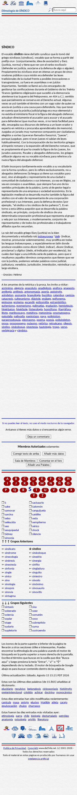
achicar (39, 692)
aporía (45, 291)
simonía (9, 538)
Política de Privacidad (14, 748)
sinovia (9, 592)
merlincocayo (17, 313)
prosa (5, 323)
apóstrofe (56, 291)
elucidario (7, 689)
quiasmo (32, 323)
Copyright (33, 748)
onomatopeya (61, 313)
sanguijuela (39, 510)
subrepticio (38, 622)
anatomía (7, 719)
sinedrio (37, 557)
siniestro (37, 576)
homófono (50, 309)
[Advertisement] (38, 31)
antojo (25, 702)
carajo (63, 702)
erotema (18, 302)
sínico (8, 576)
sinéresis (10, 560)
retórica (43, 323)
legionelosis (34, 689)
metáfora (31, 313)
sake (7, 506)
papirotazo (32, 316)
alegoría (18, 288)
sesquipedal (12, 530)
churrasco (34, 706)
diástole (35, 298)
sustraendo (39, 630)
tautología (45, 327)
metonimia (45, 313)
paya (43, 316)
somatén (37, 615)
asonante (20, 295)
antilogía (7, 291)
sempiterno (39, 522)
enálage (46, 298)
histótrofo (66, 689)
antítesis (18, 291)
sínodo (36, 580)
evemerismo (23, 306)
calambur (58, 295)
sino (7, 580)
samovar (10, 510)
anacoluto (31, 288)
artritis (32, 719)
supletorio (11, 630)
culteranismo (22, 298)
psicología (20, 719)
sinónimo (37, 584)
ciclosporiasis (50, 689)
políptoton (53, 316)
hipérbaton (8, 309)
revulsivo (20, 689)
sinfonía (9, 568)
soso (35, 618)
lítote (5, 313)
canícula (6, 702)
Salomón (37, 506)
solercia (9, 615)
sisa (34, 607)
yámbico (22, 330)
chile (26, 716)
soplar (8, 618)
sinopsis (9, 588)
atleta (55, 702)
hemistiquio (66, 306)
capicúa (69, 295)
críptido (28, 692)
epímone (7, 302)
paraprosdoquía (11, 320)
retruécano (55, 323)
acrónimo (7, 288)
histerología (36, 309)
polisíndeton (62, 320)
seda (35, 518)
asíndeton (7, 295)
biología (35, 716)
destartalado (49, 716)
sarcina (9, 514)
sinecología (11, 557)
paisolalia (7, 316)
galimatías (38, 306)
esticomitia (42, 302)
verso (64, 327)
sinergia (36, 560)
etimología (8, 716)
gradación (51, 306)
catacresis (7, 298)
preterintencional (12, 692)
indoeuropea (45, 236)
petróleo (64, 716)
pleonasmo (28, 320)
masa (16, 702)
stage (8, 622)
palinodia (19, 316)
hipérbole (21, 309)
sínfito (36, 564)
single (8, 572)
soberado (10, 611)
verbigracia (8, 330)
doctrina (49, 692)
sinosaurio (38, 588)
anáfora (57, 288)
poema (41, 320)
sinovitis (37, 592)
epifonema (58, 298)
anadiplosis (44, 288)
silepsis (67, 323)
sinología (10, 584)
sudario (9, 626)
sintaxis (9, 607)
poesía (50, 320)
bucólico (47, 295)
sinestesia (32, 327)
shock (35, 530)
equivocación (9, 706)
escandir (30, 302)
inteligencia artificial (38, 759)
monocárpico (64, 692)
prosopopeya (17, 323)
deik (57, 236)
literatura (43, 719)
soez (35, 611)
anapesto (68, 288)
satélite (36, 514)
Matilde (45, 702)
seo (7, 526)
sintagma (10, 596)
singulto (37, 572)
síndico (6, 327)
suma (35, 626)
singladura (38, 568)
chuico (23, 706)
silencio (36, 534)
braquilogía (33, 295)
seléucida (10, 522)
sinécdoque (18, 327)
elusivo (35, 702)
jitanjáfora (64, 309)
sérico (35, 526)
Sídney (9, 534)
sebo (7, 518)
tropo (56, 327)
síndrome (10, 553)
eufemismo (8, 306)
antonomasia (32, 291)
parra (19, 716)
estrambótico (58, 302)
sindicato (10, 549)
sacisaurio (38, 502)
